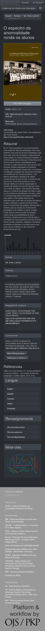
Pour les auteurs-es (14, 432)
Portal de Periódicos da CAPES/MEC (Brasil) (22, 545)
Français (10, 398)
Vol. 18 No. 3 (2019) (31, 16)
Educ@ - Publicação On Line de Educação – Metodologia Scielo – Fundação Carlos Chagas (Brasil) (22, 539)
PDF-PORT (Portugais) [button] (22, 103)
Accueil (8, 16)
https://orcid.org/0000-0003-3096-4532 (18, 137)
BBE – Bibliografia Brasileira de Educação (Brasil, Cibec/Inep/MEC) (21, 520)
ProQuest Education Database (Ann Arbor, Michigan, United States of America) (21, 550)
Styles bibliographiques (16, 353)
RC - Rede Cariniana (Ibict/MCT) (17, 586)
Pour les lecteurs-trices (16, 427)
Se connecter (38, 2)
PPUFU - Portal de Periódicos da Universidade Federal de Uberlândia (19, 507)
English (10, 389)
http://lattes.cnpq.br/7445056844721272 (21, 321)
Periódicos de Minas (13, 575)
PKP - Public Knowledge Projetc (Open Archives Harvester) (19, 601)
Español (10, 394)
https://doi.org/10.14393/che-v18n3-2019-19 (22, 348)
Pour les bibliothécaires (16, 437)
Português (11, 408)
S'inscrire (25, 2)
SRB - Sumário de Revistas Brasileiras (19, 572)
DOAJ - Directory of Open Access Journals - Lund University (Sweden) (22, 532)
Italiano (10, 403)
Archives (17, 16)
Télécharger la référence (16, 358)
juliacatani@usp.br (13, 323)
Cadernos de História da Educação (18, 8)
